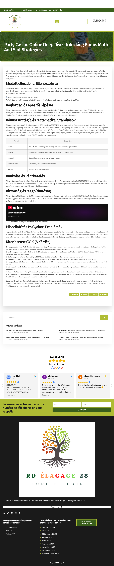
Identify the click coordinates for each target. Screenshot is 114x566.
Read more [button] (10, 395)
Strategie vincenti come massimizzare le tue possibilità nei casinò (81, 330)
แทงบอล (17, 3)
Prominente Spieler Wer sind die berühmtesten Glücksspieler (27, 337)
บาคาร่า (3, 8)
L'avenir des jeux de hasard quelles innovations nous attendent (80, 337)
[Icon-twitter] (8, 513)
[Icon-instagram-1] (15, 513)
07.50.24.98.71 (100, 20)
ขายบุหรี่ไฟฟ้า (5, 3)
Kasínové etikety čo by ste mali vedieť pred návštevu (24, 330)
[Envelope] (19, 513)
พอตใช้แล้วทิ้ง (5, 8)
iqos (12, 3)
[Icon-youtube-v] (12, 513)
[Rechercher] (104, 317)
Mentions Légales (57, 507)
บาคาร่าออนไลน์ (6, 5)
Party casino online (44, 74)
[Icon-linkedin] (4, 513)
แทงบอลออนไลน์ (12, 8)
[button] (57, 21)
